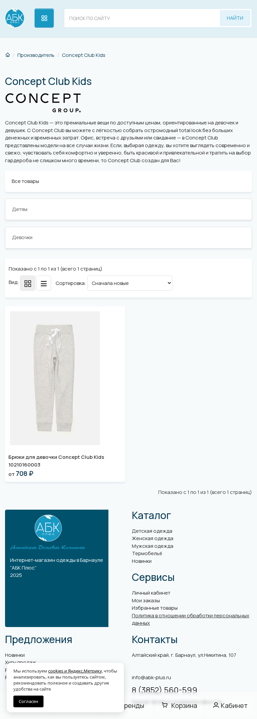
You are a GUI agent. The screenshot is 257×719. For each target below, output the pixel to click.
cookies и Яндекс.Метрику (75, 671)
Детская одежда (152, 530)
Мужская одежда (152, 545)
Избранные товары (155, 607)
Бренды (132, 705)
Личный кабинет (151, 592)
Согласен (28, 701)
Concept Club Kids (83, 55)
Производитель (36, 55)
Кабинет (234, 705)
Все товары (25, 181)
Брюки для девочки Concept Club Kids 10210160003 (56, 460)
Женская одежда (152, 538)
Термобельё (147, 553)
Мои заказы (146, 600)
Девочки (22, 237)
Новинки (142, 560)
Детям (19, 209)
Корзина (184, 705)
